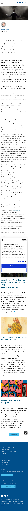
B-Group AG (5, 464)
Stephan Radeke (5, 29)
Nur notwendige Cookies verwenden (14, 270)
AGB (18, 499)
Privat (3, 458)
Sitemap (3, 505)
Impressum (7, 499)
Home (2, 499)
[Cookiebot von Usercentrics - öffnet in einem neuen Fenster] (21, 240)
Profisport (5, 462)
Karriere (4, 453)
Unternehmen (6, 460)
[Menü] (2, 3)
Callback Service (7, 486)
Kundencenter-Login (8, 447)
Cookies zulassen (14, 265)
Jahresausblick (16, 210)
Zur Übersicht (6, 475)
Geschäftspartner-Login (9, 451)
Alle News (13, 434)
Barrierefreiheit (20, 503)
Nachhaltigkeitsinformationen (8, 503)
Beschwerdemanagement (18, 501)
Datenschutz (14, 499)
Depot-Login (5, 449)
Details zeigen (21, 261)
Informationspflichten (6, 501)
